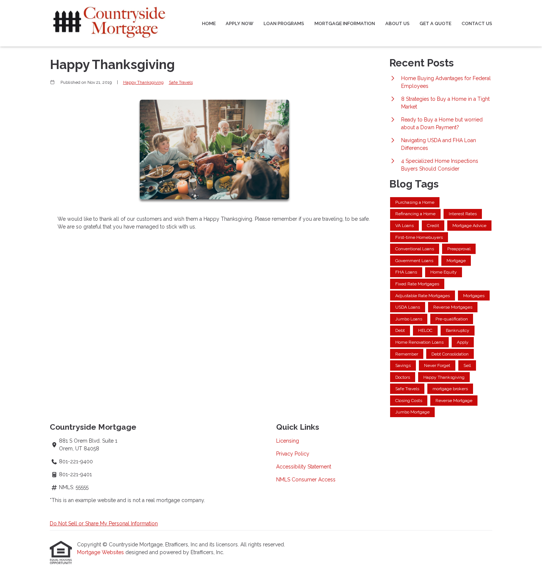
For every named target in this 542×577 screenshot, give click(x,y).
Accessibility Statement (303, 467)
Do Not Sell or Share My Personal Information (104, 523)
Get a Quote (435, 23)
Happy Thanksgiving (143, 82)
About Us (397, 23)
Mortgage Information (345, 23)
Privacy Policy (292, 454)
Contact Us (477, 23)
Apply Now (239, 23)
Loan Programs (284, 23)
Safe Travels (181, 82)
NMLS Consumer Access (306, 479)
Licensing (287, 441)
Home (209, 23)
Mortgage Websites (101, 552)
